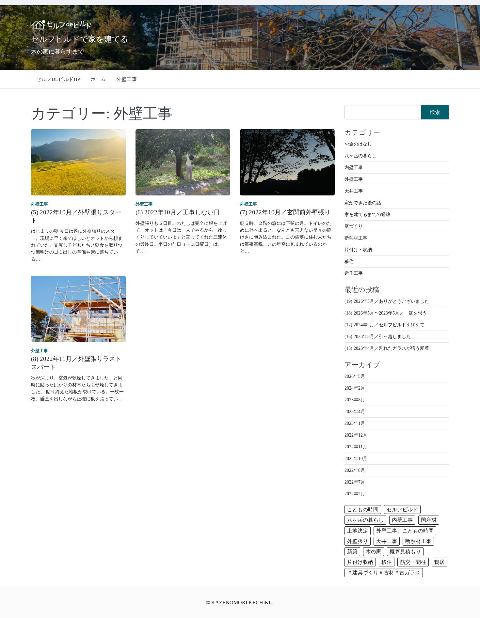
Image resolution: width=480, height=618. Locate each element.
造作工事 (353, 273)
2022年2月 (354, 493)
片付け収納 (360, 562)
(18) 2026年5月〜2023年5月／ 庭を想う (385, 313)
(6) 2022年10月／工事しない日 (178, 212)
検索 (435, 112)
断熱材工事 (355, 238)
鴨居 (439, 562)
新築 (352, 551)
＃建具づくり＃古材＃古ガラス (383, 572)
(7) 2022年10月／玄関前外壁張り (285, 212)
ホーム (98, 79)
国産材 (429, 520)
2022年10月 (355, 458)
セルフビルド (402, 509)
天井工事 (353, 191)
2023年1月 (354, 423)
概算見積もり (405, 551)
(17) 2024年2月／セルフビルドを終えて (384, 324)
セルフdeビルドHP (58, 79)
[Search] (444, 79)
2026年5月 (354, 376)
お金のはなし (358, 144)
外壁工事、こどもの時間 (405, 530)
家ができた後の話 (362, 202)
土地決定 (357, 530)
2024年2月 (354, 388)
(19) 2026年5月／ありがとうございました (386, 301)
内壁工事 (353, 167)
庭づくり (353, 226)
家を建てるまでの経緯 (367, 214)
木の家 (373, 551)
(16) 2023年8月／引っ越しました (377, 336)
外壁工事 (127, 79)
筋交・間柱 (413, 562)
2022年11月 (355, 446)
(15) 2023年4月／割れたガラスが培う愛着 (386, 348)
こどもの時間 (362, 509)
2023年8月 (354, 399)
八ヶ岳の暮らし (360, 155)
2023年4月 (354, 411)
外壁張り (357, 541)
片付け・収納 (358, 249)
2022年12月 (355, 435)
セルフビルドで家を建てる (79, 39)
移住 (349, 261)
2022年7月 (354, 482)
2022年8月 (354, 470)
